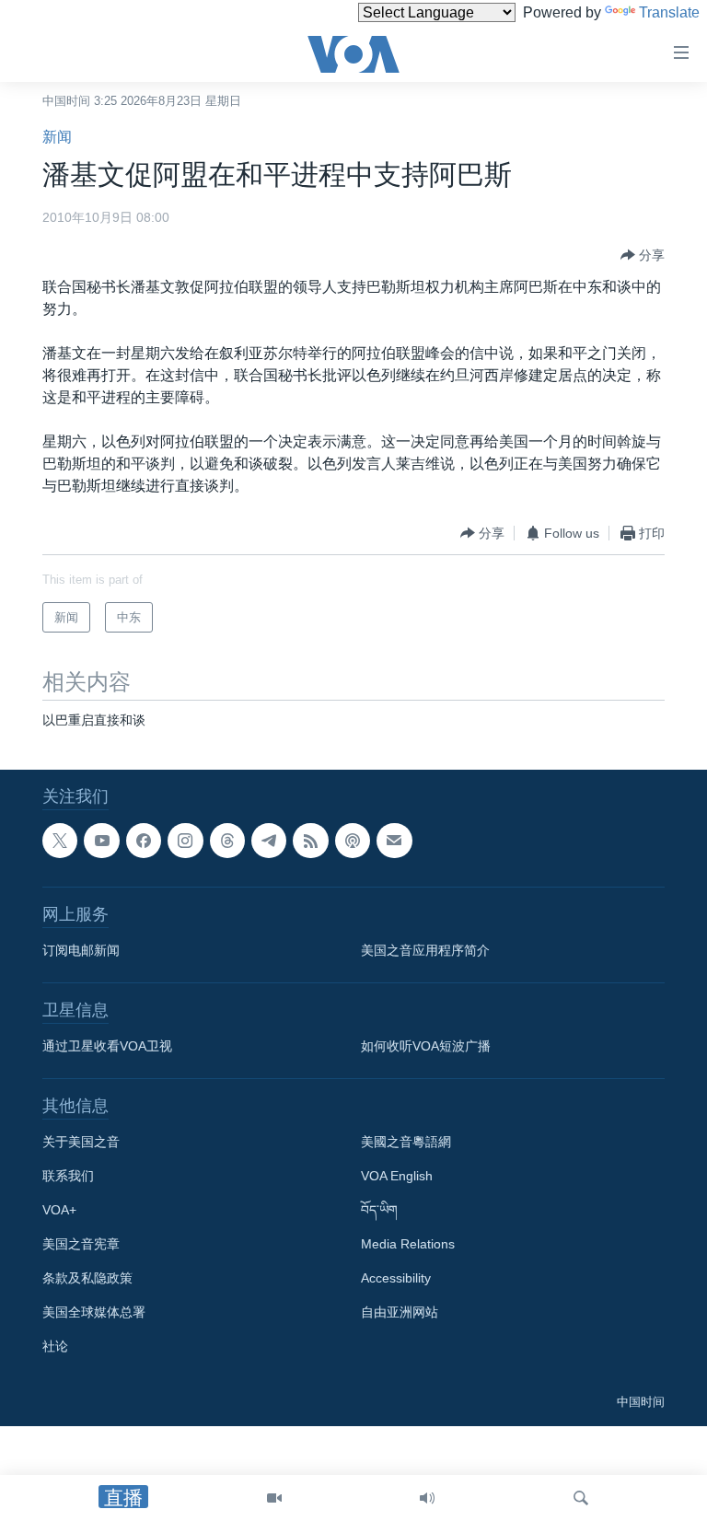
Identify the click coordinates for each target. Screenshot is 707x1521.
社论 (55, 1347)
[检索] (580, 1498)
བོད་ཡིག (379, 1210)
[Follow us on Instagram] (185, 840)
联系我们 (68, 1176)
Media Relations (408, 1244)
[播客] (352, 840)
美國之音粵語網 (406, 1142)
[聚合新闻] (310, 840)
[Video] (274, 1498)
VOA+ (59, 1210)
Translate (669, 12)
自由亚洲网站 (399, 1313)
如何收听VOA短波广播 (426, 1046)
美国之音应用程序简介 (425, 951)
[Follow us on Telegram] (268, 840)
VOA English (397, 1176)
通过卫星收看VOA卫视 (107, 1046)
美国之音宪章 (81, 1244)
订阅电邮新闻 (81, 951)
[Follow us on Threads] (227, 840)
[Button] (642, 255)
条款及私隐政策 (87, 1278)
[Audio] (427, 1498)
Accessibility (396, 1278)
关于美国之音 (81, 1142)
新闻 (57, 137)
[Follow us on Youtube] (101, 840)
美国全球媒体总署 (93, 1313)
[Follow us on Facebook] (143, 840)
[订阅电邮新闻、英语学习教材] (394, 840)
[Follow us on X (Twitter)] (59, 840)
